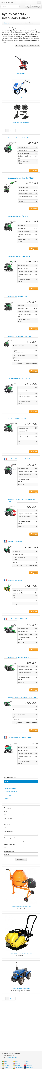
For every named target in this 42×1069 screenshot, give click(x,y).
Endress (6, 1065)
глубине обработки (11, 791)
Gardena (17, 1065)
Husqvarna (29, 1067)
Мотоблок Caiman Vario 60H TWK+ (19, 459)
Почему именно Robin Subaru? (28, 46)
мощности (8, 785)
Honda (6, 1067)
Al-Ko (16, 1061)
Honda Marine (19, 1067)
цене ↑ (7, 781)
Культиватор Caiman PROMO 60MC (19, 738)
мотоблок (21, 98)
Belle (27, 1061)
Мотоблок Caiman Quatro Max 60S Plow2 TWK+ (21, 500)
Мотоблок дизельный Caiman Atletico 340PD (22, 697)
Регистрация (36, 7)
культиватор (21, 73)
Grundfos (29, 1065)
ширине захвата (10, 788)
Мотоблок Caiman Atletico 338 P (18, 657)
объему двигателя (11, 795)
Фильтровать (21, 859)
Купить (34, 170)
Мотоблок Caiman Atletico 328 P (18, 619)
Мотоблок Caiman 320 (15, 542)
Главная (6, 23)
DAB (5, 1063)
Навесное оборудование (21, 122)
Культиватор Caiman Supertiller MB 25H (21, 178)
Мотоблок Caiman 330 (15, 580)
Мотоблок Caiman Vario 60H (17, 419)
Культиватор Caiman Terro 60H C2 (19, 256)
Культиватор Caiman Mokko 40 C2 (19, 138)
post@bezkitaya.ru (13, 1057)
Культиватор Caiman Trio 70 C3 (18, 216)
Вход (27, 7)
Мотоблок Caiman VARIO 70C (17, 296)
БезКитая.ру (7, 2)
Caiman (17, 1063)
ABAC (5, 1061)
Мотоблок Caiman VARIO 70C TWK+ (20, 336)
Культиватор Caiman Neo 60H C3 (19, 379)
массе (7, 798)
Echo (27, 1063)
